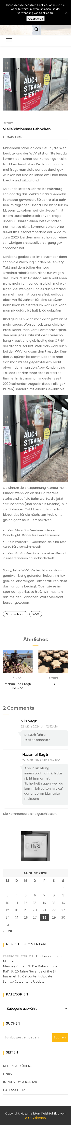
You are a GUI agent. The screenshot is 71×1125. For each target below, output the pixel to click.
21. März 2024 (12, 137)
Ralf (6, 971)
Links (7, 1074)
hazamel (30, 754)
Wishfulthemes (35, 1118)
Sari (5, 981)
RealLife (8, 123)
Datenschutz (14, 1090)
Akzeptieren (35, 18)
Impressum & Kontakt (21, 1082)
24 (53, 684)
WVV (36, 614)
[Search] (36, 29)
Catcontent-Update (37, 976)
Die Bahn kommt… (46, 966)
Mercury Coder (14, 966)
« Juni (7, 931)
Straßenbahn (15, 614)
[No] (66, 13)
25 (17, 917)
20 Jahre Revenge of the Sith (36, 971)
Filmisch (18, 678)
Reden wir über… (17, 1066)
